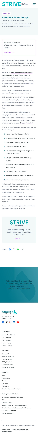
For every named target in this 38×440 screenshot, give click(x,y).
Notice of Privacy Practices (20, 429)
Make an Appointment (8, 335)
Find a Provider (6, 337)
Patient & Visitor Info (8, 356)
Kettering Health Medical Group (11, 389)
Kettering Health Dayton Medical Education (14, 405)
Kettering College (7, 402)
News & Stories (6, 343)
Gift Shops (5, 383)
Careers (4, 381)
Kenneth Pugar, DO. (26, 123)
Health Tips (6, 13)
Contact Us (5, 386)
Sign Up (17, 239)
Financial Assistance (7, 365)
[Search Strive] (29, 4)
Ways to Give (6, 378)
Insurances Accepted (8, 367)
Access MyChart (6, 354)
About (4, 375)
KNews (4, 400)
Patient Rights (6, 429)
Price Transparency (7, 359)
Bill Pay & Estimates (7, 362)
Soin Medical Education (9, 410)
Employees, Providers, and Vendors (12, 397)
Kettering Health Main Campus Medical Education (16, 408)
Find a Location (6, 340)
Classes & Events (7, 346)
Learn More (7, 52)
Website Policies (7, 431)
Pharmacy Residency (8, 413)
